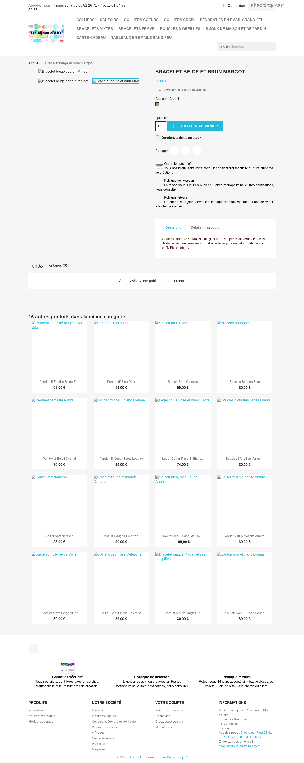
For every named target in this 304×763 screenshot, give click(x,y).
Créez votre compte (169, 721)
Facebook (33, 648)
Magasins (98, 749)
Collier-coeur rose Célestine (121, 613)
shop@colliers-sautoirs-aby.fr (239, 746)
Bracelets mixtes (94, 29)
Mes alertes (163, 727)
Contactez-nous (103, 738)
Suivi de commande (169, 710)
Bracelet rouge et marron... (121, 536)
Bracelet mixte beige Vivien (59, 613)
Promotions (36, 710)
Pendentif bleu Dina (121, 381)
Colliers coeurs (141, 20)
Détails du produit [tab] (205, 227)
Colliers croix (179, 20)
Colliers (85, 20)
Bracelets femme (136, 29)
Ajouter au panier (195, 126)
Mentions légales (104, 716)
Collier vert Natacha (59, 536)
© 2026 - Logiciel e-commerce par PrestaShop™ (152, 757)
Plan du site (100, 743)
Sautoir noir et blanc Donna (244, 613)
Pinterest (197, 150)
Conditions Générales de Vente (114, 721)
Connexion (162, 716)
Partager (174, 150)
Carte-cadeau (91, 38)
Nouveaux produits (41, 716)
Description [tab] (174, 227)
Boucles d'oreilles (180, 29)
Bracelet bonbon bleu (244, 381)
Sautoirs (109, 20)
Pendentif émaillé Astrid (59, 458)
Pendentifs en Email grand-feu (232, 20)
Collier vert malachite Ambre (245, 536)
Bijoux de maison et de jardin (236, 29)
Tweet (185, 150)
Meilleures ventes (40, 721)
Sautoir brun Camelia (183, 381)
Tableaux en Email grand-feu (141, 38)
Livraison (98, 710)
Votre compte (169, 703)
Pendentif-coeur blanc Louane (121, 458)
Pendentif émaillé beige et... (59, 381)
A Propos (98, 732)
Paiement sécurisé (105, 727)
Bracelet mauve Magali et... (183, 613)
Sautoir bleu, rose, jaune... (183, 536)
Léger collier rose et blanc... (183, 458)
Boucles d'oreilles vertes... (244, 458)
